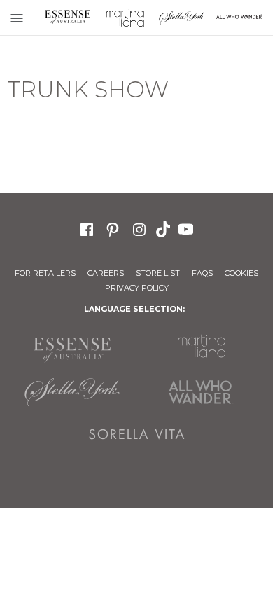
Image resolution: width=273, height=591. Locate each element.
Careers (106, 273)
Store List (158, 273)
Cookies (241, 273)
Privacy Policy (137, 288)
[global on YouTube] (187, 228)
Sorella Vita (137, 434)
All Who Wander (201, 392)
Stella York (182, 17)
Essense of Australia (68, 17)
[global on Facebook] (86, 228)
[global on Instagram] (139, 228)
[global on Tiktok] (164, 228)
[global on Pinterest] (112, 228)
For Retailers (45, 273)
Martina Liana (125, 17)
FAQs (202, 273)
